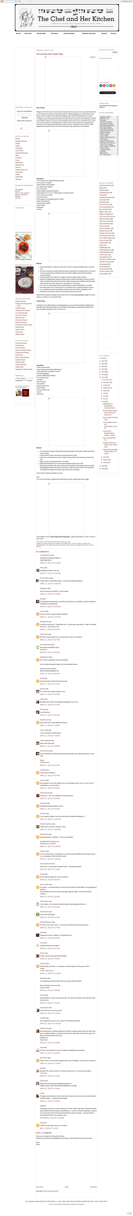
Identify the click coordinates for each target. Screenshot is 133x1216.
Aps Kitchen (43, 1058)
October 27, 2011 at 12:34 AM (52, 1118)
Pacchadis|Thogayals (105, 238)
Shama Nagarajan (45, 740)
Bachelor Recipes (20, 301)
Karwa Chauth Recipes (22, 357)
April (104, 401)
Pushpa (42, 953)
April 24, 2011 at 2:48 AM (50, 1076)
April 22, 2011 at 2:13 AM (50, 869)
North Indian (19, 172)
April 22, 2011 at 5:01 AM (50, 907)
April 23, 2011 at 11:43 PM (50, 1063)
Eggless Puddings (104, 214)
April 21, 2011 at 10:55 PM (50, 829)
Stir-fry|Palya (103, 266)
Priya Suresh (44, 634)
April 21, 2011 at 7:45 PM (50, 736)
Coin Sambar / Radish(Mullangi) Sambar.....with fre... (109, 433)
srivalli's (86, 536)
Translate (29, 380)
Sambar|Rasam (104, 257)
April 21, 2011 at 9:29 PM (50, 798)
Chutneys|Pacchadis (105, 197)
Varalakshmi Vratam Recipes (24, 369)
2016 (103, 363)
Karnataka (18, 157)
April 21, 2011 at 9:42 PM (50, 809)
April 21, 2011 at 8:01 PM (50, 765)
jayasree (42, 688)
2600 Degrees (80, 1204)
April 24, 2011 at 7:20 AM (50, 1088)
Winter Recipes (20, 334)
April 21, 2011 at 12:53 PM (50, 617)
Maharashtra (19, 162)
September (106, 388)
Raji (41, 599)
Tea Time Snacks (104, 271)
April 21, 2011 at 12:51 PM (50, 606)
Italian (17, 155)
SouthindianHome (45, 555)
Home (66, 1187)
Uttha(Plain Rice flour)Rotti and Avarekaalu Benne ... (110, 406)
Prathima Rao (44, 1028)
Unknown (43, 780)
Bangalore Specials (21, 141)
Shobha (42, 1080)
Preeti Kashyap (44, 793)
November (106, 382)
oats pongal (59, 473)
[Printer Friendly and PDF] (93, 58)
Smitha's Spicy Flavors (47, 970)
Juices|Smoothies (104, 223)
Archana (42, 709)
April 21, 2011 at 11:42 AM (50, 563)
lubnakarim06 (44, 621)
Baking (101, 188)
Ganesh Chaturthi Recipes (23, 350)
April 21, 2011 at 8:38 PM (50, 788)
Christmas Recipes (21, 343)
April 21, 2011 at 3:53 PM (50, 673)
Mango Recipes (20, 317)
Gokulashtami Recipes (22, 352)
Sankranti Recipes (20, 364)
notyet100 (43, 770)
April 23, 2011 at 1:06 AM (50, 1042)
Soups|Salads (103, 264)
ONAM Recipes (20, 362)
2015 (103, 366)
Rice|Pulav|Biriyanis (105, 250)
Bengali (17, 143)
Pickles (101, 245)
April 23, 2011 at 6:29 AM (50, 1053)
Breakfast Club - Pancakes (48, 843)
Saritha (42, 699)
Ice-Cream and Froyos (106, 216)
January (105, 462)
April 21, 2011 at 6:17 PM (50, 704)
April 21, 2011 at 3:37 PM (50, 640)
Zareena (42, 995)
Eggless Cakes (103, 211)
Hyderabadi (18, 148)
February (106, 459)
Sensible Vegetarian (46, 824)
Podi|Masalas (103, 247)
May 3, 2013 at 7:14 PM (49, 1128)
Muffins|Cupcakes (104, 231)
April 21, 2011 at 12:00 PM (50, 573)
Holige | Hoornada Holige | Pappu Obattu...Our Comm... (110, 451)
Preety (42, 567)
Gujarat (17, 146)
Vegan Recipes (19, 329)
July (104, 393)
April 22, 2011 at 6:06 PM (50, 990)
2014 (103, 369)
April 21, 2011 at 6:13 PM (50, 694)
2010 (103, 466)
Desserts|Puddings (105, 207)
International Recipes (21, 153)
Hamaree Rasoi (44, 751)
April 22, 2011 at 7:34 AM (50, 958)
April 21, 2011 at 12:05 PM (50, 583)
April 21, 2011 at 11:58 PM (50, 859)
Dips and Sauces (104, 209)
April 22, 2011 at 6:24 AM (50, 938)
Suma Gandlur (44, 884)
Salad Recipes (103, 254)
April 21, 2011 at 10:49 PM (50, 819)
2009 (103, 468)
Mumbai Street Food (21, 169)
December (106, 379)
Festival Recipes (20, 308)
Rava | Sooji (71, 545)
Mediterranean (19, 165)
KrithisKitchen (44, 834)
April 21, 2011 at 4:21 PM (50, 684)
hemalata (43, 1018)
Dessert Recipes (104, 204)
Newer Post (39, 1187)
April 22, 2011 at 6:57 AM (50, 948)
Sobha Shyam (44, 901)
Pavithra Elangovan (46, 922)
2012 (103, 374)
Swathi (42, 874)
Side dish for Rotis (104, 261)
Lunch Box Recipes (21, 315)
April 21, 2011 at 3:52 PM (50, 652)
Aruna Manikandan (45, 644)
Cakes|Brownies (104, 192)
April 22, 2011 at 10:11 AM (50, 973)
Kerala (17, 160)
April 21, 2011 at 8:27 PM (50, 775)
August (105, 390)
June (104, 396)
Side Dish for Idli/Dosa (106, 259)
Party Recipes (19, 327)
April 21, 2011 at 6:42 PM (50, 715)
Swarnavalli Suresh (45, 863)
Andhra (17, 138)
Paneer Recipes (104, 240)
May (104, 399)
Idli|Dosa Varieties (104, 219)
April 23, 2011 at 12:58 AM (50, 1023)
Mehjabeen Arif (44, 657)
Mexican (18, 167)
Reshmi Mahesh (45, 578)
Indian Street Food (104, 221)
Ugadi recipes (19, 367)
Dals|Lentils (102, 202)
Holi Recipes (19, 355)
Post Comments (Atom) (51, 1191)
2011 (103, 377)
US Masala (43, 1073)
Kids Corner (102, 226)
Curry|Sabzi (102, 200)
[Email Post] (68, 541)
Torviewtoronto (44, 911)
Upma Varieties (103, 273)
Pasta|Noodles (103, 242)
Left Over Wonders (105, 228)
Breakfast (59, 543)
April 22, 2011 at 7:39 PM (50, 1003)
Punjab (17, 174)
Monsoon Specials (20, 322)
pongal (46, 473)
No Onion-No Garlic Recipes (23, 325)
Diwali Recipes (19, 345)
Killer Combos (77, 543)
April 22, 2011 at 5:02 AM (50, 917)
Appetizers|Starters (105, 185)
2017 (103, 361)
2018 (103, 358)
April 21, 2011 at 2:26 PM (50, 629)
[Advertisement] (66, 40)
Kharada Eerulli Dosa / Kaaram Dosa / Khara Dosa (110, 445)
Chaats (101, 195)
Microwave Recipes (21, 320)
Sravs (42, 943)
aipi (41, 1068)
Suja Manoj (43, 803)
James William (72, 1204)
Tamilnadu (18, 179)
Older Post (93, 1187)
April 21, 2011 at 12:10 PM (50, 594)
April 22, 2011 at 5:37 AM (50, 927)
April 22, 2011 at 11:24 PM (50, 1013)
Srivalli (42, 678)
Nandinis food (44, 720)
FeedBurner (28, 120)
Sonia (41, 1047)
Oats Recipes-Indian (105, 235)
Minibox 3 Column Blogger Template (58, 1204)
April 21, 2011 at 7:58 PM (50, 746)
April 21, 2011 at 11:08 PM (50, 846)
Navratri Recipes (20, 360)
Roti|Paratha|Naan (104, 252)
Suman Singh (44, 730)
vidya (41, 1122)
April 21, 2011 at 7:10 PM (50, 725)
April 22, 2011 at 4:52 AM (50, 896)
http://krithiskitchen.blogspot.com (49, 841)
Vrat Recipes (19, 332)
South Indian (19, 177)
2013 (103, 372)
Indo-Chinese (19, 150)
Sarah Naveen (44, 1007)
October (105, 385)
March (105, 457)
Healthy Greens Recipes (22, 310)
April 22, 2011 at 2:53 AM (50, 879)
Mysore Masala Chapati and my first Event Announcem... (110, 413)
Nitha (41, 932)
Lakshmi (42, 611)
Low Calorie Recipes (21, 313)
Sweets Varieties (104, 269)
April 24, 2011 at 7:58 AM (50, 1101)
